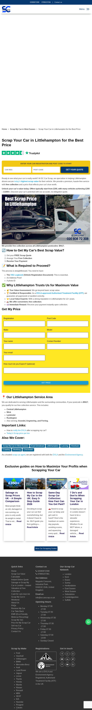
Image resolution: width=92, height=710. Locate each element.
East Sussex (70, 588)
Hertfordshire (70, 586)
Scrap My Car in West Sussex (22, 129)
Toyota (19, 679)
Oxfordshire (70, 594)
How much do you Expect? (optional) (19, 364)
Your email (8, 353)
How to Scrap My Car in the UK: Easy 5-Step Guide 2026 (34, 498)
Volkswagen (21, 659)
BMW (18, 662)
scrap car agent (18, 455)
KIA (17, 699)
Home (4, 129)
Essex (67, 580)
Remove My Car (18, 608)
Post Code (51, 318)
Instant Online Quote (20, 580)
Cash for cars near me (20, 594)
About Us (15, 603)
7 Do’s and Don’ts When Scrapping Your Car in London (77, 498)
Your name (8, 341)
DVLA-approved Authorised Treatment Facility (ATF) (60, 293)
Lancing (64, 446)
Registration (9, 318)
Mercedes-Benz (22, 665)
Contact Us (16, 631)
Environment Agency (74, 455)
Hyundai (19, 702)
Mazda (19, 685)
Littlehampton (52, 446)
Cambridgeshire (71, 597)
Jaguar (19, 673)
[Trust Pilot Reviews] (13, 153)
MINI (18, 693)
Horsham (75, 446)
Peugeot (19, 705)
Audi (18, 667)
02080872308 (34, 2)
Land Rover (21, 670)
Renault (19, 690)
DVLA (55, 455)
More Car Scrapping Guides (46, 548)
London (68, 574)
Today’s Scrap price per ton (18, 433)
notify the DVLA (19, 430)
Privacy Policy (17, 628)
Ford (18, 653)
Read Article (32, 527)
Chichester (28, 450)
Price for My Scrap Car (20, 623)
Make (6, 330)
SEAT (18, 696)
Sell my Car (16, 626)
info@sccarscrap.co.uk (45, 598)
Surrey (67, 583)
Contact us (58, 2)
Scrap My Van (17, 620)
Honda (19, 682)
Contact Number (54, 341)
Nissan (19, 688)
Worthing (17, 450)
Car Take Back (17, 611)
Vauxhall (19, 656)
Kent (67, 577)
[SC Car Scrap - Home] (6, 9)
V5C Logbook (17, 275)
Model (49, 330)
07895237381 (46, 2)
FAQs (13, 605)
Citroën (19, 708)
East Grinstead (37, 446)
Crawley (6, 450)
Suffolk (68, 600)
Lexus (18, 676)
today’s (26, 181)
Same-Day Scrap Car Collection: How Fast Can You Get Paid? (56, 498)
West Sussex (70, 591)
